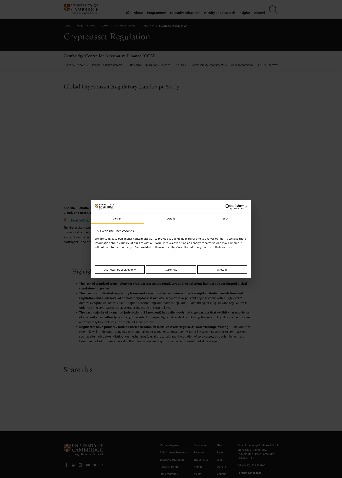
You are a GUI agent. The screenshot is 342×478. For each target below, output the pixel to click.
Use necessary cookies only (120, 269)
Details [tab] (171, 218)
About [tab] (224, 218)
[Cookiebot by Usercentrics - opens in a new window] (231, 207)
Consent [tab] (118, 218)
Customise (171, 269)
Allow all (222, 269)
